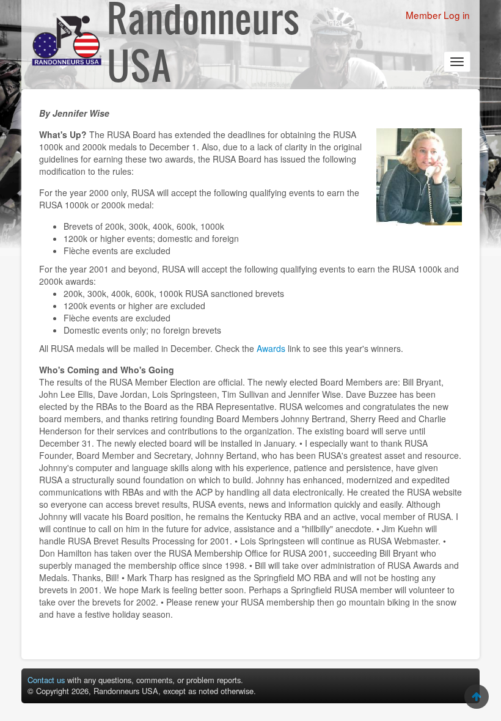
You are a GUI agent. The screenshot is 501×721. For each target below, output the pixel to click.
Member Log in (438, 14)
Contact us (46, 680)
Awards (271, 348)
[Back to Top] (476, 696)
